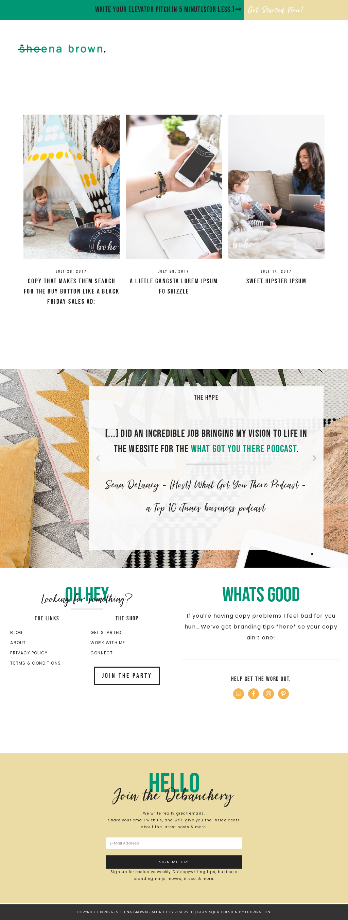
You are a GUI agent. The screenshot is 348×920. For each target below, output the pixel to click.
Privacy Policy (29, 653)
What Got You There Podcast (243, 449)
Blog (16, 632)
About (18, 643)
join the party (127, 676)
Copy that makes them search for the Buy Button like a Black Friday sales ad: (71, 291)
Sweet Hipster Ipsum (276, 281)
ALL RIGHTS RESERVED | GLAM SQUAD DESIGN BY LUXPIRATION (211, 912)
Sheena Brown (76, 49)
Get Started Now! (275, 10)
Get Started (105, 632)
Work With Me (107, 643)
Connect (101, 653)
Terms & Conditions (35, 663)
